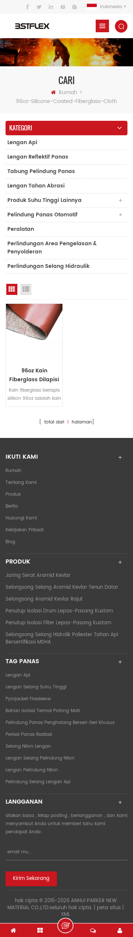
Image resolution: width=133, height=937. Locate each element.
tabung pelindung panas (41, 171)
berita (12, 506)
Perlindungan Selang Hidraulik (48, 266)
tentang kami (21, 482)
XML (65, 914)
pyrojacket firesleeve (28, 698)
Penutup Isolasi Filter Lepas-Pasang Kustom (58, 623)
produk (13, 494)
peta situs (109, 908)
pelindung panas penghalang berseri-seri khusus (60, 722)
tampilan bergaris (11, 289)
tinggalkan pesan (65, 925)
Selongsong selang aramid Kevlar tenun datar (62, 587)
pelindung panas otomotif (42, 214)
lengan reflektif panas (37, 157)
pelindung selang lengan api (38, 781)
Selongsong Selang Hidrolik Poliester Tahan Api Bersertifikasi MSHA (62, 638)
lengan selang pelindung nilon (40, 758)
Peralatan (20, 229)
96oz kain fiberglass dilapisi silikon (34, 375)
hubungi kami (21, 518)
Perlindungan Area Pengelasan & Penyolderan (52, 247)
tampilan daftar (25, 289)
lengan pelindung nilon (32, 770)
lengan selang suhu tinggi (36, 687)
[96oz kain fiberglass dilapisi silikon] (34, 332)
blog (10, 541)
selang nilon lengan (28, 746)
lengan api (22, 142)
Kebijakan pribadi (25, 530)
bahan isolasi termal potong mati (43, 710)
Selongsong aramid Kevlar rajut (44, 599)
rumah (68, 92)
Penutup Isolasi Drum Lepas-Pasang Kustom (59, 611)
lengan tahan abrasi (36, 186)
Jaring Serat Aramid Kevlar (38, 575)
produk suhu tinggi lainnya (44, 200)
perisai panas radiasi (29, 734)
